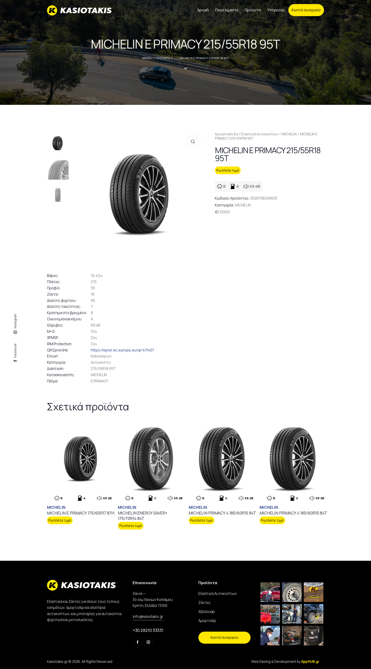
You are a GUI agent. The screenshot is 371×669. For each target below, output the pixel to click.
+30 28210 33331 (148, 630)
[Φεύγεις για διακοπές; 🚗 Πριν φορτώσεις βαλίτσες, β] (270, 635)
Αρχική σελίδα (226, 134)
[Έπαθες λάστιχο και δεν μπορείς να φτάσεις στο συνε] (270, 592)
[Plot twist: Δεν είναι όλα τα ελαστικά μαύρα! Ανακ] (292, 614)
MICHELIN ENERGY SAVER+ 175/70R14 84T (142, 515)
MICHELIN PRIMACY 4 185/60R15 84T (222, 513)
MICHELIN (289, 134)
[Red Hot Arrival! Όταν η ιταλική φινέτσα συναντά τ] (270, 614)
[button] (193, 142)
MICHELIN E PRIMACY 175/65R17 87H (80, 513)
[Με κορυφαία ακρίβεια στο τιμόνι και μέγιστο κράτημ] (313, 635)
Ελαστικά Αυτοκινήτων (259, 134)
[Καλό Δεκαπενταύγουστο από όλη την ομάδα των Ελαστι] (313, 592)
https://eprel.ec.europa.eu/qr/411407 (122, 350)
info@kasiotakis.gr (148, 616)
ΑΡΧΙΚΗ (147, 58)
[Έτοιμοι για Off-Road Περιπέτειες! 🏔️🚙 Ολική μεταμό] (313, 614)
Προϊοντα (163, 58)
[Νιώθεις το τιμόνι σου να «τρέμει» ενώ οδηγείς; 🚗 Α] (292, 592)
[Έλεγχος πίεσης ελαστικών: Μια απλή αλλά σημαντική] (292, 635)
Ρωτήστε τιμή (227, 170)
